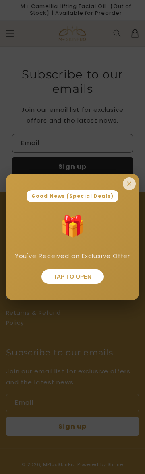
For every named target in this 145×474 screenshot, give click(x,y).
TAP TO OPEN (72, 276)
